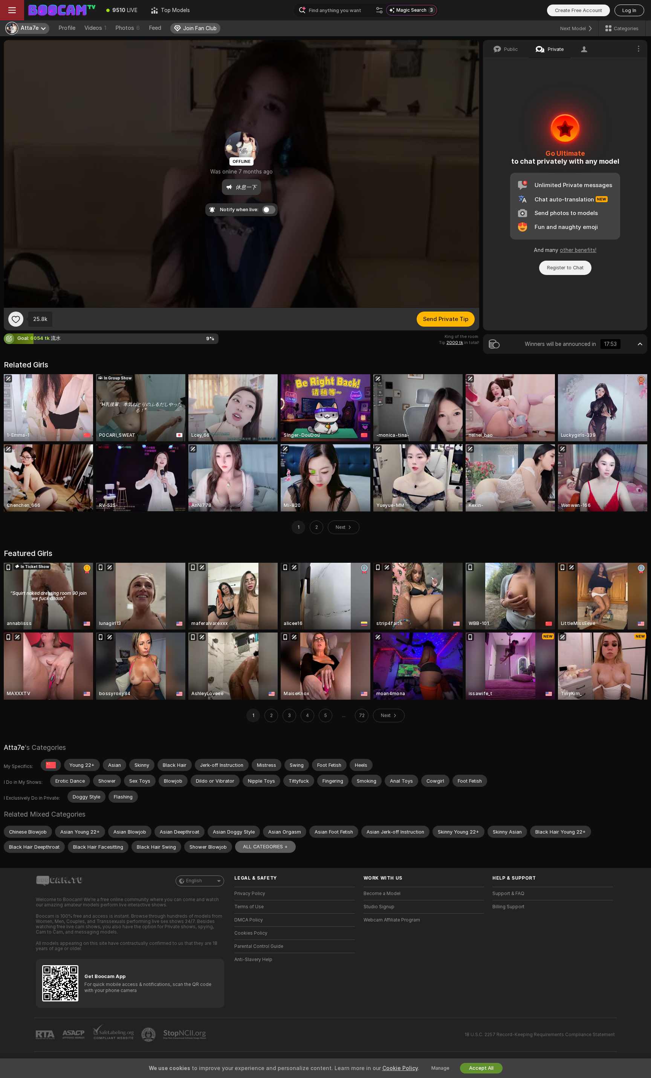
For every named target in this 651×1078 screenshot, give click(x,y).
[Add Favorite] (15, 319)
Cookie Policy (400, 1068)
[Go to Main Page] (61, 10)
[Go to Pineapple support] (149, 1034)
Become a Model (382, 893)
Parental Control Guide (258, 946)
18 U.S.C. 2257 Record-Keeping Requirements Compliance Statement (540, 1034)
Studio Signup (379, 906)
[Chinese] (51, 765)
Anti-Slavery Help (253, 959)
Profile (66, 28)
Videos (95, 28)
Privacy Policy (249, 893)
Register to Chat (565, 267)
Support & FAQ (508, 893)
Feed (155, 28)
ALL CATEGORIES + (265, 846)
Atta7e (14, 747)
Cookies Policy (250, 933)
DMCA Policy (248, 920)
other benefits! (578, 250)
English (194, 880)
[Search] (379, 10)
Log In (629, 10)
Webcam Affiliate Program (392, 920)
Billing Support (508, 906)
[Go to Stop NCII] (185, 1034)
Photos (127, 28)
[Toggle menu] (12, 10)
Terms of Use (249, 906)
